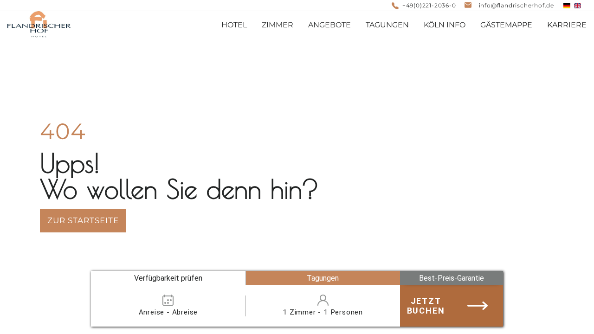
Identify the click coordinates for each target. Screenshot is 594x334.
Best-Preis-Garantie (451, 278)
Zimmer (277, 24)
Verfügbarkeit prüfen (168, 278)
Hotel (234, 24)
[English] (577, 5)
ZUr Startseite (83, 220)
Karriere (567, 24)
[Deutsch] (566, 5)
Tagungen (323, 278)
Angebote (329, 24)
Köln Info (444, 24)
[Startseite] (39, 25)
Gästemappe (506, 24)
